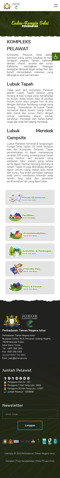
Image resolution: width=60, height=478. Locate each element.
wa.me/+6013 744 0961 (14, 354)
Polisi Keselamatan (25, 461)
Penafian (10, 461)
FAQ (52, 461)
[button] (56, 57)
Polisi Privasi (42, 461)
